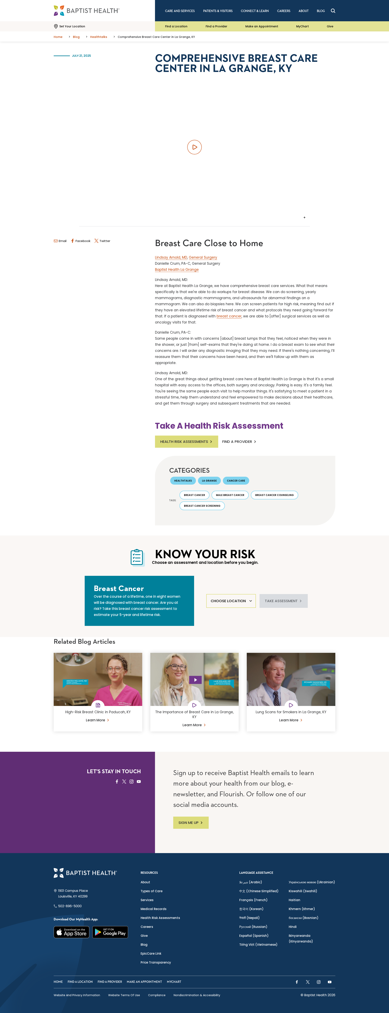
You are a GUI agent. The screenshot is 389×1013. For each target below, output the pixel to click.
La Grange (209, 480)
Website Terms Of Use (124, 995)
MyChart (302, 26)
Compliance (157, 995)
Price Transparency (156, 962)
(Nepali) (249, 918)
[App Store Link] (72, 932)
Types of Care (151, 891)
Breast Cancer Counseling (274, 495)
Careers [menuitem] (283, 11)
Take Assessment (281, 600)
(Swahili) (303, 891)
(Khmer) (302, 909)
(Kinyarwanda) (301, 938)
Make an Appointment (261, 26)
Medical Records (154, 909)
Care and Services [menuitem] (180, 11)
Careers (147, 927)
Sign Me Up (188, 822)
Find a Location (176, 26)
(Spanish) (254, 936)
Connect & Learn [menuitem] (255, 11)
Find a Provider (216, 26)
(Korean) (251, 909)
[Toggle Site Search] (333, 11)
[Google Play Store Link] (110, 932)
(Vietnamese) (258, 944)
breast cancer (229, 316)
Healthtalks (183, 480)
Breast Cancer (194, 495)
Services (147, 900)
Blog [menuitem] (321, 11)
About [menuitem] (304, 11)
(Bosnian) (303, 918)
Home (58, 981)
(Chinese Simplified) (259, 891)
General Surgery (203, 257)
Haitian (294, 900)
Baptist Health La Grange (177, 269)
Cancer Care (236, 480)
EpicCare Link (151, 953)
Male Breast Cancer (230, 495)
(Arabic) (250, 882)
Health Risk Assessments (184, 441)
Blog (144, 944)
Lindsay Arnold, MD (171, 257)
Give (330, 26)
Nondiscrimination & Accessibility (197, 995)
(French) (253, 900)
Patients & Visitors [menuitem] (218, 11)
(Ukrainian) (312, 882)
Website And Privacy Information (77, 995)
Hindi (293, 927)
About (145, 882)
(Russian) (253, 927)
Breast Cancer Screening (202, 506)
